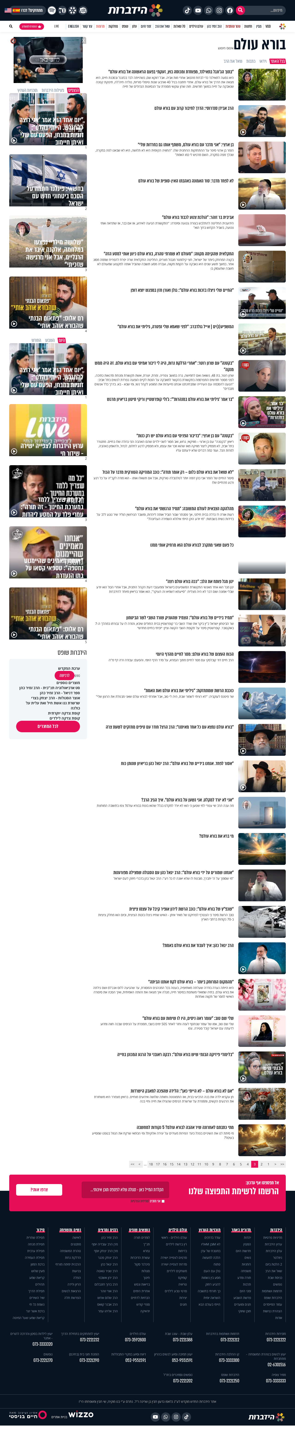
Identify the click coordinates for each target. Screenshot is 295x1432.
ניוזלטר (277, 1257)
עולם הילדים (196, 26)
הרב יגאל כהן (109, 1264)
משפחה (246, 1271)
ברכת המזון (37, 1264)
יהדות (247, 1237)
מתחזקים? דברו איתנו (28, 10)
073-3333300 (229, 1360)
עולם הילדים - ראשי (174, 1237)
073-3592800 (135, 1340)
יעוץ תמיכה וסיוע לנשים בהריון (173, 1354)
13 (185, 1164)
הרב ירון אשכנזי (108, 1277)
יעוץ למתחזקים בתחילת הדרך (80, 1333)
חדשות (248, 26)
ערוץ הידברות (273, 1244)
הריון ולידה (74, 1284)
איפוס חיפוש (225, 48)
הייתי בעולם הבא (209, 1304)
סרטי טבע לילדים (176, 1291)
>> (132, 1164)
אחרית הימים (141, 1291)
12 (192, 1164)
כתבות (251, 61)
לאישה (76, 1237)
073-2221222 (276, 1340)
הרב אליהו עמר (108, 1311)
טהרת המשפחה (70, 1251)
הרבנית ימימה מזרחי (68, 1264)
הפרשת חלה (72, 1297)
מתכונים (76, 1244)
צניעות (76, 1271)
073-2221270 (43, 1360)
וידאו (263, 61)
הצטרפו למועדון (29, 26)
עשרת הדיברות (140, 1257)
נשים (248, 1257)
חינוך (146, 1277)
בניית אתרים (59, 1417)
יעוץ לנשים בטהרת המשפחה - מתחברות (266, 1356)
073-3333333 (276, 1381)
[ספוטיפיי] (51, 10)
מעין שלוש (37, 1271)
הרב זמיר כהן (214, 26)
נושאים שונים (139, 1230)
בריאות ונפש (142, 1284)
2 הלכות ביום (274, 1264)
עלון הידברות (274, 1251)
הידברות (276, 1230)
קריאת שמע (36, 1277)
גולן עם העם (212, 1271)
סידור (41, 1230)
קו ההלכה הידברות (227, 1354)
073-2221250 (229, 1381)
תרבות (247, 1284)
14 (178, 1164)
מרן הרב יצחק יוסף (106, 1251)
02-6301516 (277, 1364)
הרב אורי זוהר (109, 1291)
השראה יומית (212, 1297)
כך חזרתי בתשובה (209, 1291)
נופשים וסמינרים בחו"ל (177, 1374)
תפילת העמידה (34, 1257)
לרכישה (64, 676)
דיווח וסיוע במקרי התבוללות (128, 1354)
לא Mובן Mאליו (210, 1244)
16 (165, 1164)
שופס (125, 26)
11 (199, 1164)
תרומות (100, 26)
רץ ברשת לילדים (176, 1244)
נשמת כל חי (36, 1304)
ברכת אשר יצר (35, 1311)
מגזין (259, 26)
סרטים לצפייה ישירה (174, 1257)
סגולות (146, 1271)
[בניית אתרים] (81, 1417)
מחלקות (113, 26)
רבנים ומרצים (108, 1230)
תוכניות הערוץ (210, 1230)
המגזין (247, 1244)
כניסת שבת (275, 1277)
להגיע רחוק (212, 1284)
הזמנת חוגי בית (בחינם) (84, 1354)
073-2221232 (89, 1340)
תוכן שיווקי (244, 1311)
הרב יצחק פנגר (108, 1257)
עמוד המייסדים (272, 1304)
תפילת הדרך (36, 1291)
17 (158, 1164)
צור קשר (87, 26)
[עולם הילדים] (83, 10)
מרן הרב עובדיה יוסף (105, 1244)
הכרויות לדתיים (140, 1297)
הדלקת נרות (73, 1257)
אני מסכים (145, 1201)
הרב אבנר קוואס (107, 1304)
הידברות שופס (273, 1297)
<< (282, 1164)
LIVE (56, 26)
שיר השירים (37, 1297)
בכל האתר (277, 61)
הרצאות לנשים (71, 1291)
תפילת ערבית (35, 1251)
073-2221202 (182, 1381)
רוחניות (246, 1264)
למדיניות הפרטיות (140, 1201)
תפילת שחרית (35, 1237)
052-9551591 (182, 1360)
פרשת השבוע (242, 1297)
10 (206, 1164)
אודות (278, 1318)
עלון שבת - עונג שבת (178, 1333)
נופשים (277, 1284)
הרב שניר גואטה (107, 1271)
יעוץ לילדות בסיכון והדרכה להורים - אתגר (31, 1335)
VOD (268, 26)
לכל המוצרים (48, 726)
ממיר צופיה (279, 1374)
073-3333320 (42, 1344)
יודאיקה (145, 1311)
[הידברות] (135, 10)
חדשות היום (243, 1251)
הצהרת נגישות (272, 1311)
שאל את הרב (162, 26)
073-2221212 (230, 1340)
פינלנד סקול (142, 1264)
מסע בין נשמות (210, 1277)
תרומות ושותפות (272, 1291)
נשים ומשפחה (70, 1230)
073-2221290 (89, 1360)
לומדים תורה (142, 1237)
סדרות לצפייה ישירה (174, 1264)
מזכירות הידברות (275, 1333)
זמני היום (146, 26)
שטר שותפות (233, 26)
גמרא (146, 1251)
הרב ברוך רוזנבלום (106, 1284)
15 (172, 1164)
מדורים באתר (241, 1230)
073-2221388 (182, 1340)
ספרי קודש (143, 1304)
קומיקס (182, 1277)
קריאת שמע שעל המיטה (28, 1318)
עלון (134, 26)
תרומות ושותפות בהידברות (222, 1333)
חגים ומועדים (242, 1304)
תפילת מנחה (36, 1244)
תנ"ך (146, 1244)
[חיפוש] (240, 10)
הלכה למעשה (211, 1257)
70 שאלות (179, 26)
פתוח (217, 1264)
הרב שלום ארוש (107, 1297)
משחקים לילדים (177, 1271)
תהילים (39, 1284)
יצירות (183, 1297)
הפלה (77, 1277)
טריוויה (182, 1284)
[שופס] (72, 10)
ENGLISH (73, 26)
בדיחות (182, 1251)
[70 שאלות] (62, 10)
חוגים (183, 1304)
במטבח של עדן (210, 1251)
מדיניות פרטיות (272, 1237)
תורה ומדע (244, 1277)
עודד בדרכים (212, 1237)
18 (151, 1164)
